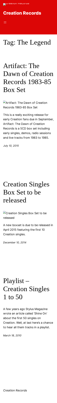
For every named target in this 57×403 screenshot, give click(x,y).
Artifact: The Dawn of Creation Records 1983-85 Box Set (28, 78)
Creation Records (22, 13)
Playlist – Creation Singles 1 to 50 (26, 289)
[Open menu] (5, 22)
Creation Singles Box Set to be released (26, 192)
